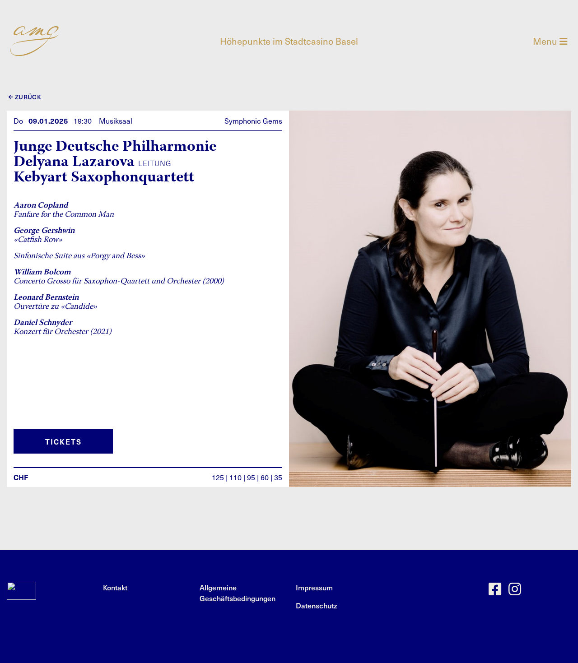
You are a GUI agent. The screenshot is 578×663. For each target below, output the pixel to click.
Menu (546, 41)
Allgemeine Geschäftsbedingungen (237, 592)
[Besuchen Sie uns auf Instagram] (514, 591)
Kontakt (115, 587)
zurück (27, 97)
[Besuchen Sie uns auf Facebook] (495, 591)
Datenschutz (316, 605)
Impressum (314, 587)
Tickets (63, 441)
